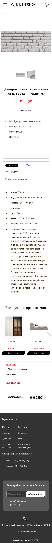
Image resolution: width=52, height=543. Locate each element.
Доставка (6, 439)
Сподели (13, 165)
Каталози (22, 433)
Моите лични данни (27, 531)
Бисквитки (23, 427)
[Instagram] (11, 472)
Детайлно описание (17, 178)
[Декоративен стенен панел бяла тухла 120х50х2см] (26, 66)
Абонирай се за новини (17, 369)
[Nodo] (13, 327)
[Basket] (39, 327)
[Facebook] (5, 472)
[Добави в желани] (47, 151)
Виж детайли (13, 353)
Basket (39, 341)
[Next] (47, 335)
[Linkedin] (18, 472)
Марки (21, 439)
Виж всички (11, 374)
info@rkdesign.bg (21, 460)
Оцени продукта (11, 172)
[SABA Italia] (36, 397)
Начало (4, 13)
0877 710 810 (21, 466)
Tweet (29, 165)
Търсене (6, 433)
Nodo (13, 341)
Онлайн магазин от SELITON (26, 540)
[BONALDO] (16, 397)
